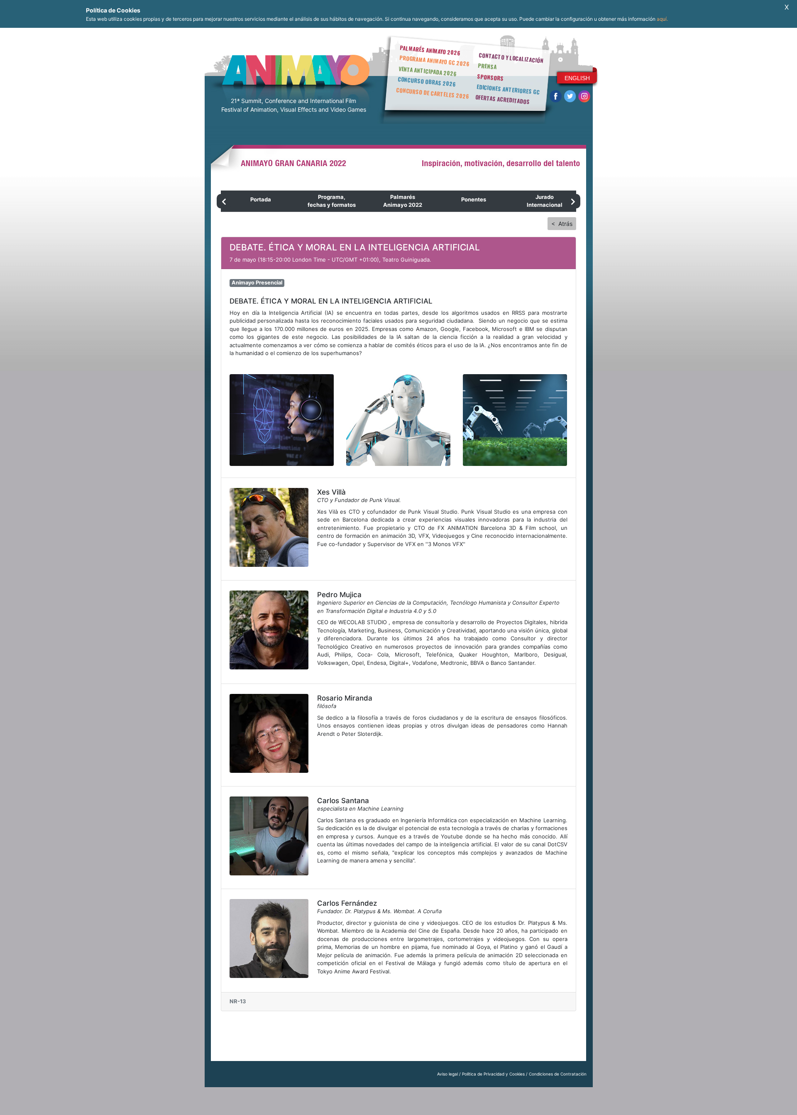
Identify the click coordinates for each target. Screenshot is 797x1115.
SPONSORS (490, 77)
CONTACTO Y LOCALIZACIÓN (511, 58)
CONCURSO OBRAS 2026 (426, 81)
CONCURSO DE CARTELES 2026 (432, 93)
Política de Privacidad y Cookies (493, 1073)
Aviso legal (447, 1073)
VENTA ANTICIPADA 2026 (427, 71)
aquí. (662, 19)
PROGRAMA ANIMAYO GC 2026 (434, 60)
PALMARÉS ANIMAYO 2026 (430, 50)
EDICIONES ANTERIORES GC (508, 89)
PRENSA (487, 66)
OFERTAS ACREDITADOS (502, 99)
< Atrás (561, 223)
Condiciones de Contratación (558, 1073)
